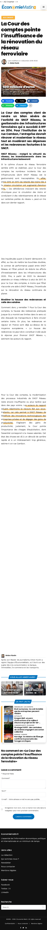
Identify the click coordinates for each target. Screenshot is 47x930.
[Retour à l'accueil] (19, 7)
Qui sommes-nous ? (10, 859)
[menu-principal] (43, 7)
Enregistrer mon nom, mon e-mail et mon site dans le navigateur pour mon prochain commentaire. (25, 809)
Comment (6, 778)
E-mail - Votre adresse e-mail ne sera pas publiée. (21, 799)
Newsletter (6, 863)
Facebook (5, 885)
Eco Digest (8, 17)
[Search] (43, 907)
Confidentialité (10, 923)
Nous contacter (8, 866)
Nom (4, 791)
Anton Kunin (10, 655)
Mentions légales (8, 870)
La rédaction (6, 855)
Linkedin (5, 892)
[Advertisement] (23, 231)
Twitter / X (5, 888)
